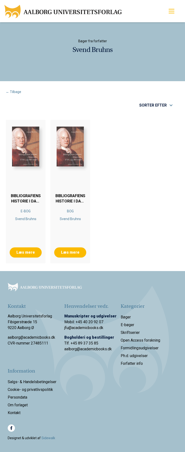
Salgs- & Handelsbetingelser (32, 382)
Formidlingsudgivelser (140, 348)
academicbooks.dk (96, 349)
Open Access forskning (140, 340)
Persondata (17, 397)
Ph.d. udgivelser (134, 355)
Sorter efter (153, 105)
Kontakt (14, 412)
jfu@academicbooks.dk (83, 327)
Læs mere (25, 252)
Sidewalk (48, 438)
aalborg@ (72, 349)
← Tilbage (13, 92)
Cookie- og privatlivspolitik (30, 389)
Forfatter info (132, 363)
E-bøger (127, 325)
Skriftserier (130, 332)
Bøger (126, 317)
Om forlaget (18, 405)
